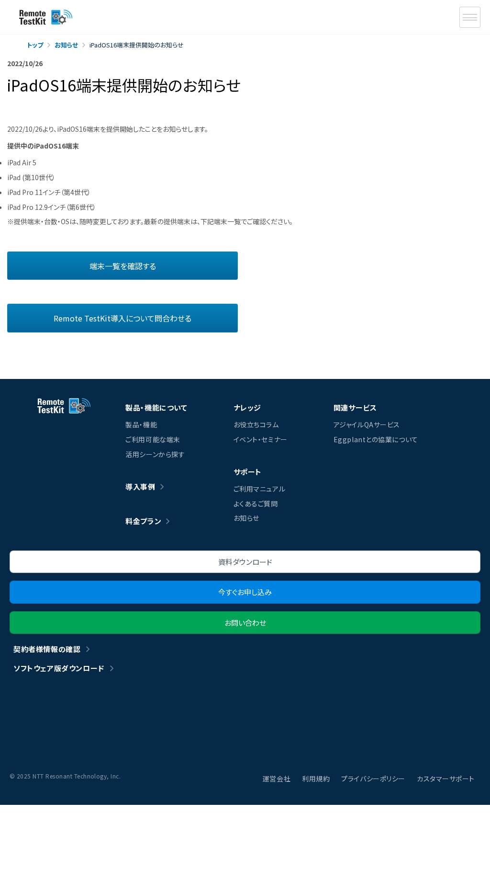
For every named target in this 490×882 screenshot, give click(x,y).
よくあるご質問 (256, 503)
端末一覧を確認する (122, 266)
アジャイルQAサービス (367, 424)
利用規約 (316, 778)
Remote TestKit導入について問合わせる (122, 318)
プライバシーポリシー (373, 778)
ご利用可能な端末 (152, 439)
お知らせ (246, 518)
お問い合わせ (245, 623)
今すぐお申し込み (245, 592)
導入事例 (140, 486)
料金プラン (143, 521)
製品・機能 (141, 424)
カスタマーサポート (446, 778)
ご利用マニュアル (259, 488)
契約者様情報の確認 (46, 649)
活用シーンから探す (155, 454)
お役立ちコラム (256, 424)
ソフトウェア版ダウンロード (58, 668)
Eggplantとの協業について (376, 439)
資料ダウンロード (245, 562)
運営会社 (276, 778)
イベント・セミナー (261, 439)
